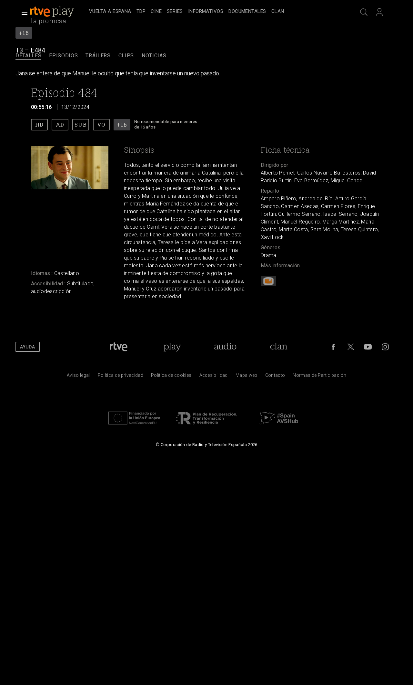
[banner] (58, 11)
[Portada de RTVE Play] (53, 11)
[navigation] (213, 11)
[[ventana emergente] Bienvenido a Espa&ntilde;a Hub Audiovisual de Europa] (279, 426)
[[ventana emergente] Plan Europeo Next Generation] (134, 426)
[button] (22, 12)
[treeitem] (110, 11)
